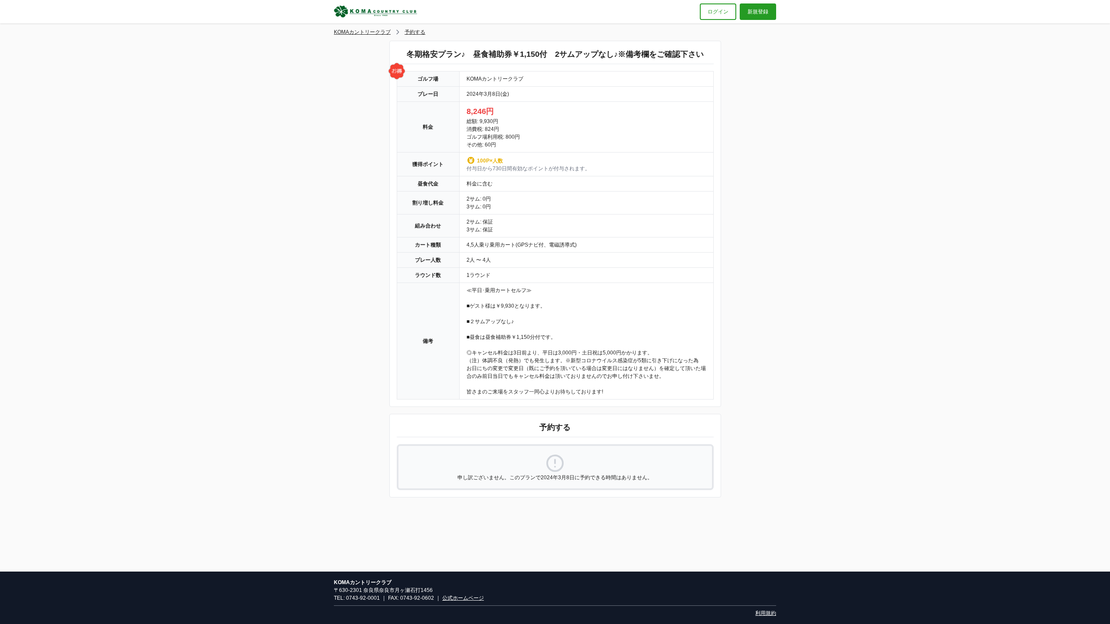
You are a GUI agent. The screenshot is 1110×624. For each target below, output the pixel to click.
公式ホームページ (463, 598)
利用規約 (765, 613)
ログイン (718, 12)
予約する (415, 32)
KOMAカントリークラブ (362, 32)
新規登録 (758, 12)
